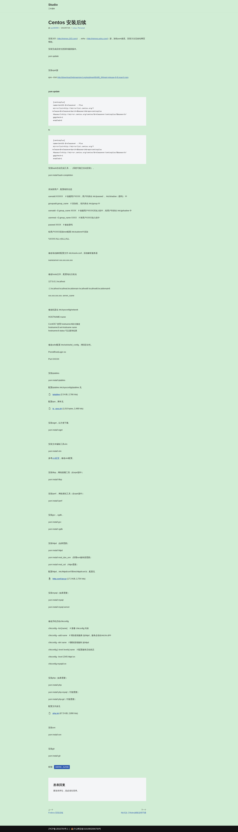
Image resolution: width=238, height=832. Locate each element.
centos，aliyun (62, 767)
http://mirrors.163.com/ (67, 39)
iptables (56, 394)
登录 (75, 791)
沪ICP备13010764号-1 (58, 829)
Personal (81, 28)
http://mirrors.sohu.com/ (97, 39)
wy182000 (55, 28)
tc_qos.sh (57, 409)
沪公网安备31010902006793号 (87, 829)
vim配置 (55, 458)
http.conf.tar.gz (60, 579)
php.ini (56, 713)
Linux (75, 28)
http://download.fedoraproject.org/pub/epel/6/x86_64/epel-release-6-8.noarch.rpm (92, 77)
